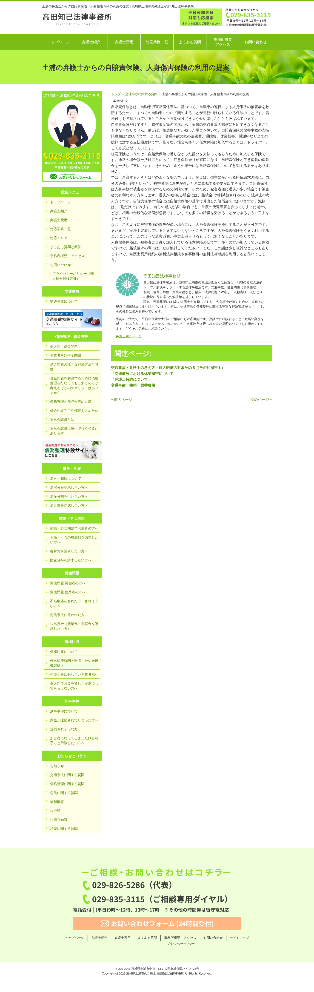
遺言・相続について (65, 478)
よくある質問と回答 (65, 246)
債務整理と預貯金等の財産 (70, 401)
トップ (116, 94)
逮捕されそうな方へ (65, 728)
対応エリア (58, 237)
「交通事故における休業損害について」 (144, 373)
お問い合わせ (256, 41)
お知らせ (57, 765)
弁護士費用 (124, 41)
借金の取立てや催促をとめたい (74, 410)
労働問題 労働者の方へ (68, 582)
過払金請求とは (62, 419)
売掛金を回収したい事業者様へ (74, 674)
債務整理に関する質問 (67, 783)
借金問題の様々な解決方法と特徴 (74, 366)
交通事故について (64, 301)
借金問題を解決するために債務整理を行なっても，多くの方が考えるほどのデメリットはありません (74, 385)
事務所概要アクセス (223, 42)
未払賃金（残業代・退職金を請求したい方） (74, 626)
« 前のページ (121, 399)
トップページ (58, 41)
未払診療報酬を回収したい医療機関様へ (74, 663)
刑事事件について (64, 710)
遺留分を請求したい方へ (69, 487)
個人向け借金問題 (64, 346)
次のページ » (261, 399)
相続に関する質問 (64, 828)
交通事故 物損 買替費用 (133, 385)
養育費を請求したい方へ (69, 550)
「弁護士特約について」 (131, 379)
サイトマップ (239, 937)
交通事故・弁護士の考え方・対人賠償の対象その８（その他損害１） (168, 367)
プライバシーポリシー (181, 943)
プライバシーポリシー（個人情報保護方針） (73, 276)
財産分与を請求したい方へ (70, 559)
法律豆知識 (58, 819)
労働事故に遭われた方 (67, 614)
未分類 (55, 810)
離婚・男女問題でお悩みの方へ (74, 528)
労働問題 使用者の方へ (68, 591)
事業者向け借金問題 (65, 355)
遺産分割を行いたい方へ (69, 496)
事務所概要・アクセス (67, 255)
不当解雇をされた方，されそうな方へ (74, 603)
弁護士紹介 (91, 41)
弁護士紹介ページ (129, 336)
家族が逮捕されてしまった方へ (74, 719)
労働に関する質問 (64, 792)
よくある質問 (190, 41)
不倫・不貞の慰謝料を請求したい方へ (74, 539)
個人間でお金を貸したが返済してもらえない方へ (74, 685)
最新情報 (57, 801)
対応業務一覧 (157, 41)
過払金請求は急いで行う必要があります (74, 431)
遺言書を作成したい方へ (69, 505)
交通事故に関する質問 (141, 94)
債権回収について (64, 651)
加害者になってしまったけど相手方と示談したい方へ (74, 740)
